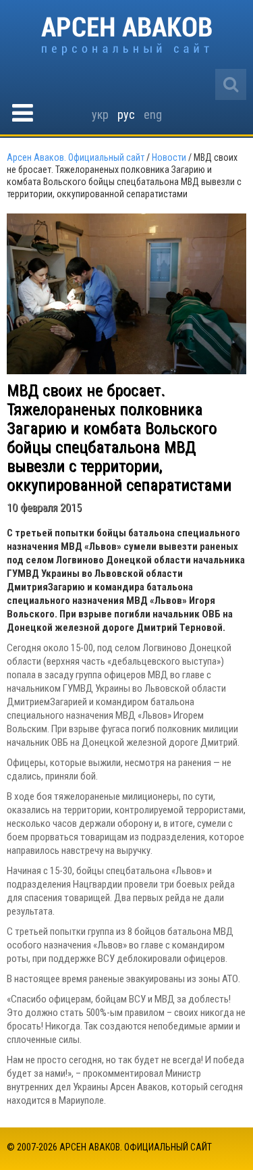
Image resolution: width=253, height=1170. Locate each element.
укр (100, 114)
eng (153, 114)
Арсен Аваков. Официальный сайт (126, 36)
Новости (169, 157)
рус (126, 114)
